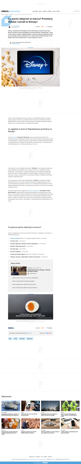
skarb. (30, 183)
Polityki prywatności (35, 459)
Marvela (15, 137)
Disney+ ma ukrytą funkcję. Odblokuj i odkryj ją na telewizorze (25, 287)
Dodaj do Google (21, 43)
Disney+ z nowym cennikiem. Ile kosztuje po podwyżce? (24, 281)
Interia (2, 14)
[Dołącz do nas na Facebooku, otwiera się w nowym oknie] (47, 333)
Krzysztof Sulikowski (15, 26)
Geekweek (6, 14)
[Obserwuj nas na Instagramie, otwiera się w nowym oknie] (49, 333)
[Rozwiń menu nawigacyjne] (79, 11)
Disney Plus (29, 338)
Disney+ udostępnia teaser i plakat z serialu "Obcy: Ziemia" (24, 284)
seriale (15, 338)
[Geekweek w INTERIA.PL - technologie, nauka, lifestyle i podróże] (14, 11)
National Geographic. (34, 190)
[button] (35, 11)
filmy (10, 338)
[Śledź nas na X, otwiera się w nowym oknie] (51, 333)
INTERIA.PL (53, 459)
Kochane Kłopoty (15, 238)
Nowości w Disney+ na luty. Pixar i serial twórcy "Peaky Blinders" (25, 277)
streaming (22, 338)
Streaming (11, 14)
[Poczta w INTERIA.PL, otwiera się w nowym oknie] (76, 11)
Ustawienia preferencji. (43, 459)
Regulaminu (28, 459)
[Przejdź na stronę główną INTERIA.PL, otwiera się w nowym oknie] (5, 11)
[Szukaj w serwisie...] (74, 11)
